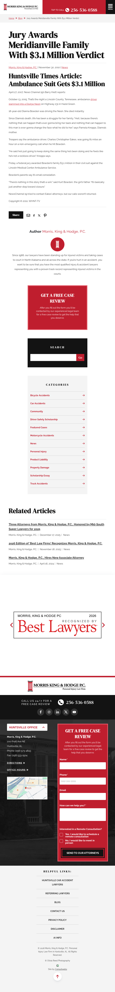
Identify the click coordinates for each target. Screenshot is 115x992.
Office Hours (16, 770)
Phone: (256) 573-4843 (19, 750)
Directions (14, 763)
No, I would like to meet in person (80, 841)
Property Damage (39, 467)
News (65, 67)
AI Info (57, 937)
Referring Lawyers (57, 893)
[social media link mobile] (40, 712)
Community (36, 411)
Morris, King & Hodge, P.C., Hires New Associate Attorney (46, 557)
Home (11, 18)
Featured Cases (38, 427)
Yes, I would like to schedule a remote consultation (82, 835)
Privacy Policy (57, 920)
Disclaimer (57, 929)
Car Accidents (37, 403)
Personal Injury (38, 451)
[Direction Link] (27, 779)
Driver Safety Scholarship (44, 419)
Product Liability (39, 459)
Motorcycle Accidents (42, 435)
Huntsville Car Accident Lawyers (57, 882)
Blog (20, 18)
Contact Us (57, 911)
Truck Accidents (39, 483)
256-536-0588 (84, 10)
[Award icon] (57, 625)
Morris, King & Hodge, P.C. (23, 67)
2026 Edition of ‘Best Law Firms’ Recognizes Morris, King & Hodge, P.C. (55, 543)
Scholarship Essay (40, 475)
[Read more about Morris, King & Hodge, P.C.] (57, 239)
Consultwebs (61, 969)
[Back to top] (57, 976)
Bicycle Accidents (40, 395)
